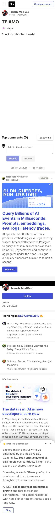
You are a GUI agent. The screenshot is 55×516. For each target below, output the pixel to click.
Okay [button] (8, 510)
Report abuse (38, 167)
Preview (28, 158)
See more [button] (10, 269)
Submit (13, 158)
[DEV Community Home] (12, 4)
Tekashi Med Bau (19, 11)
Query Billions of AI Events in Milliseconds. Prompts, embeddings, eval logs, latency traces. (26, 221)
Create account (42, 4)
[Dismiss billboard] (51, 443)
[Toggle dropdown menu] (51, 178)
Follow (27, 295)
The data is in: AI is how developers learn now (22, 411)
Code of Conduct (19, 167)
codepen (8, 28)
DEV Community (28, 315)
